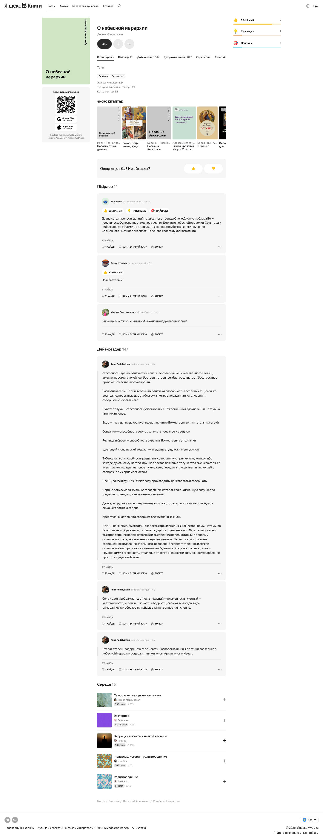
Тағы (100, 67)
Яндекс (278, 833)
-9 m (147, 201)
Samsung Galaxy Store (70, 135)
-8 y (150, 263)
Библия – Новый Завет (161, 142)
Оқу (104, 44)
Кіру (315, 5)
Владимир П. (118, 201)
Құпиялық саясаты (50, 828)
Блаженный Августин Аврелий (217, 142)
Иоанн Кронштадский (110, 142)
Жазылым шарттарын (80, 828)
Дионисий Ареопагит (110, 34)
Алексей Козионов (184, 142)
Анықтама (139, 828)
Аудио (64, 5)
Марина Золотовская (122, 312)
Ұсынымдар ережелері (113, 828)
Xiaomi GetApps (76, 138)
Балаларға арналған (85, 5)
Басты (51, 5)
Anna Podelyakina (120, 364)
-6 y (153, 364)
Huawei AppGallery (57, 138)
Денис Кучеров (119, 263)
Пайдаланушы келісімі (19, 828)
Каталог (108, 5)
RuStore (54, 135)
